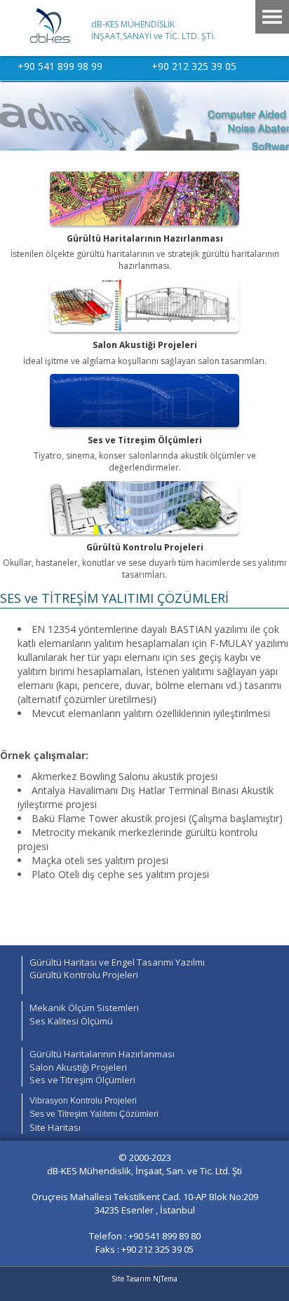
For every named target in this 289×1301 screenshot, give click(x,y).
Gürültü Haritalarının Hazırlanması (102, 1054)
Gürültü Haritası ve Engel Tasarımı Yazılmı (117, 962)
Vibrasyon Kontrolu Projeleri (83, 1101)
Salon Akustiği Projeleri (78, 1067)
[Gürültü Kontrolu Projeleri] (144, 508)
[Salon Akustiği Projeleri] (144, 306)
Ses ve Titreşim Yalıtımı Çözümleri (94, 1114)
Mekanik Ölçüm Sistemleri (84, 1007)
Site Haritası (55, 1127)
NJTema (165, 1278)
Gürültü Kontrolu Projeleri (83, 974)
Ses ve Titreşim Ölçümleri (82, 1079)
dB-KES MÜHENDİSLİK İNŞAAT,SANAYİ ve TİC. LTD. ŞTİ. (153, 30)
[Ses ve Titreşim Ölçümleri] (144, 401)
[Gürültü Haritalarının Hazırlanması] (144, 198)
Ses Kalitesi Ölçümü (71, 1021)
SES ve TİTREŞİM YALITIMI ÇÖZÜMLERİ (114, 598)
